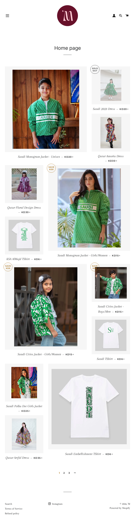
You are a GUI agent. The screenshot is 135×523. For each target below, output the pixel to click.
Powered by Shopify (120, 508)
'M (129, 503)
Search (8, 503)
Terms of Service (13, 508)
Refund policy (12, 513)
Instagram (57, 503)
